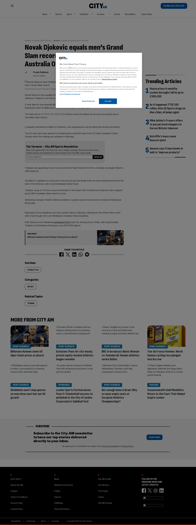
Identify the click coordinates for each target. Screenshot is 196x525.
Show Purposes (88, 101)
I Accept (108, 101)
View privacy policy (109, 79)
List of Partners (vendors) (70, 94)
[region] (99, 80)
